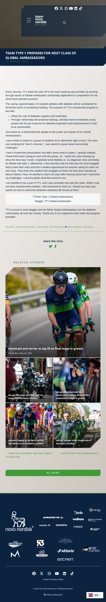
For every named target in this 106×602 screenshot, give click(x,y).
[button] (29, 20)
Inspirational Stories (25, 227)
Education (10, 227)
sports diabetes (74, 227)
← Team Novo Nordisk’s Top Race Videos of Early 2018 (29, 455)
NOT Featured (56, 227)
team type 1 (88, 227)
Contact (46, 579)
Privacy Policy (57, 579)
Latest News (42, 227)
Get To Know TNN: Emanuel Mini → (80, 453)
